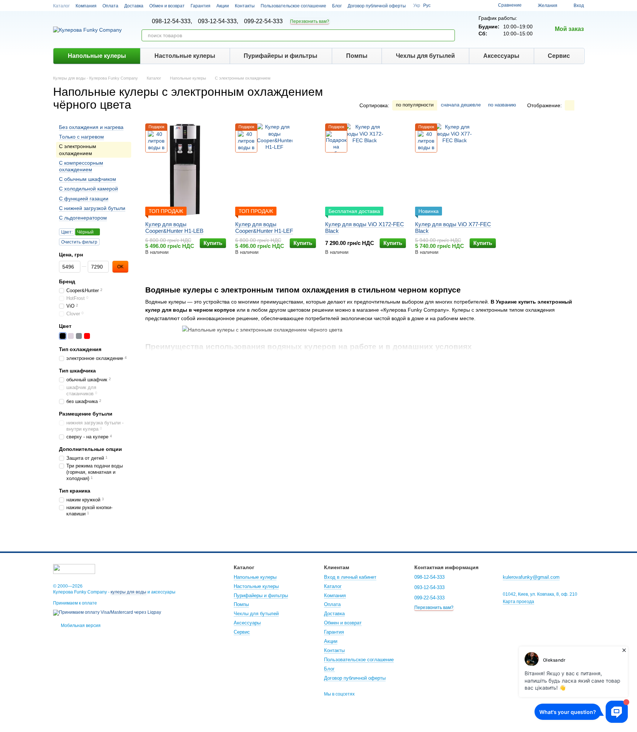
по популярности (415, 105)
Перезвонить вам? (309, 21)
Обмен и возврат (167, 5)
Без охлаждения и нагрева (91, 127)
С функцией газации (83, 199)
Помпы (357, 56)
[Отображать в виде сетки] (569, 105)
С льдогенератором (83, 218)
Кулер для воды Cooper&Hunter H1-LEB (174, 227)
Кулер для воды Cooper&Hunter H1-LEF (264, 227)
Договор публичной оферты (377, 5)
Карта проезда (518, 601)
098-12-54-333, (172, 21)
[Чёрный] (62, 336)
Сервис (559, 56)
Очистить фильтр (79, 242)
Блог (337, 5)
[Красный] (87, 336)
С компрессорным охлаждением (81, 166)
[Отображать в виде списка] (579, 105)
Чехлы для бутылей (425, 56)
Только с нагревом (81, 137)
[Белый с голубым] (111, 336)
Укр (416, 5)
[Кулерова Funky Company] (74, 568)
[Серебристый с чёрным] (95, 336)
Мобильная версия (80, 625)
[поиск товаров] (449, 35)
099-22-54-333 (263, 21)
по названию (502, 105)
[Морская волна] (119, 336)
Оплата (110, 5)
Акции (222, 5)
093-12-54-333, (218, 21)
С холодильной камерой (88, 189)
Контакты (245, 5)
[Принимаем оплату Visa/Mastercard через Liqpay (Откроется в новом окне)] (107, 612)
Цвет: (67, 232)
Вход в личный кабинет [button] (350, 577)
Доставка (133, 5)
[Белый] (70, 336)
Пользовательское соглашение (293, 5)
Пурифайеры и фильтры (280, 56)
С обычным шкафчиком (87, 179)
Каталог (61, 5)
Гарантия (200, 5)
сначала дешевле (461, 105)
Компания (86, 5)
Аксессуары (501, 56)
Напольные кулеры (97, 56)
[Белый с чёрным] (103, 336)
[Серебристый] (79, 336)
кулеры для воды (128, 592)
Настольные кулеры (184, 56)
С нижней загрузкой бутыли (92, 208)
